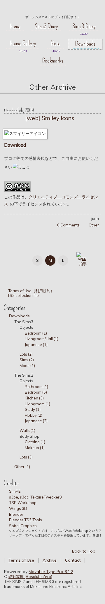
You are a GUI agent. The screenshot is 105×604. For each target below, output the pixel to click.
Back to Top (83, 551)
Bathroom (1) (36, 386)
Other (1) (22, 466)
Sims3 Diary (84, 26)
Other (94, 225)
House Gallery (22, 43)
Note (55, 43)
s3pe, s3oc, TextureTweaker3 (35, 497)
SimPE (14, 491)
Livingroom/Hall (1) (41, 338)
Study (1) (33, 409)
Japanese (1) (36, 344)
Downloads (85, 43)
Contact (72, 560)
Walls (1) (27, 430)
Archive (50, 560)
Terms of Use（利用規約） (31, 290)
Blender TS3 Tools (25, 520)
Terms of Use (21, 560)
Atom (54, 272)
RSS (41, 272)
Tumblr (28, 272)
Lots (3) (26, 457)
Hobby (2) (33, 415)
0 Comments (68, 225)
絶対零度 (52, 9)
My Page (15, 259)
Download (15, 145)
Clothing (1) (35, 441)
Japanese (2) (36, 420)
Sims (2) (27, 359)
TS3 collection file (23, 295)
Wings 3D (18, 508)
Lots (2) (26, 354)
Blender (16, 514)
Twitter (15, 272)
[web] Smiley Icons (49, 118)
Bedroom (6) (36, 392)
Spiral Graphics (23, 525)
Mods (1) (27, 365)
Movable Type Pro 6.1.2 (51, 571)
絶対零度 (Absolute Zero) (30, 576)
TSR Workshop (22, 502)
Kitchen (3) (34, 398)
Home (14, 26)
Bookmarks (52, 60)
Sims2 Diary (46, 26)
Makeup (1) (35, 447)
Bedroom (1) (36, 333)
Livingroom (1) (37, 403)
